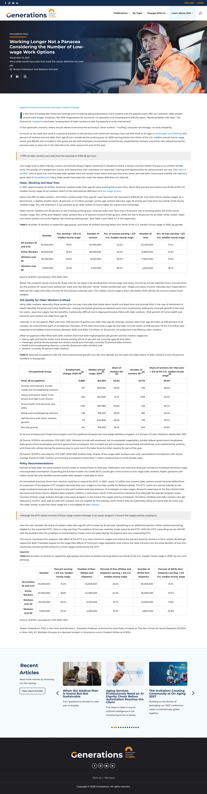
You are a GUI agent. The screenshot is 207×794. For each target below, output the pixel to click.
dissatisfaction (41, 177)
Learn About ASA (181, 13)
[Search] (200, 13)
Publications (121, 13)
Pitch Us (96, 778)
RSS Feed (109, 778)
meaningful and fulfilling (168, 133)
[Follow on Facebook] (5, 3)
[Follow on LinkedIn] (17, 3)
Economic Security (50, 107)
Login (200, 3)
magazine (37, 121)
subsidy (95, 504)
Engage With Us (156, 13)
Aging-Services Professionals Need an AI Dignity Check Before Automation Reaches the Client (82, 696)
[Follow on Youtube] (13, 3)
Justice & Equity (70, 107)
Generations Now (19, 34)
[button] (193, 693)
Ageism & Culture (29, 107)
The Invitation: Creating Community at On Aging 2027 (124, 693)
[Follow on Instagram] (9, 3)
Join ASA (189, 3)
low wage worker (112, 191)
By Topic (137, 13)
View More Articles (32, 691)
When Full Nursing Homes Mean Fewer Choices (164, 693)
